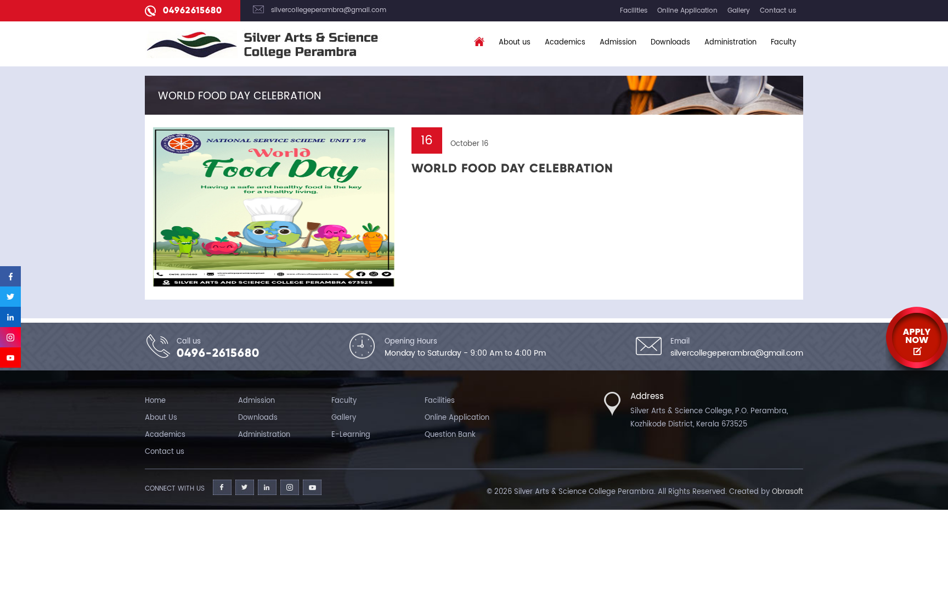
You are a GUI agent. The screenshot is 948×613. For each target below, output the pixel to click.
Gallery (738, 10)
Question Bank (450, 435)
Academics (565, 42)
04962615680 (192, 10)
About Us (161, 418)
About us (515, 42)
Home (155, 401)
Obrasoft (787, 492)
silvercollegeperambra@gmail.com (328, 10)
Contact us (778, 10)
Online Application (687, 10)
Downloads (670, 42)
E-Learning (350, 435)
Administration (730, 42)
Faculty (783, 42)
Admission (618, 42)
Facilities (633, 10)
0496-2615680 (218, 353)
